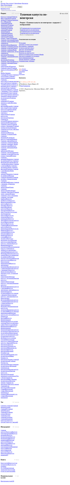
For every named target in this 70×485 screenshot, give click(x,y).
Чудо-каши (22, 43)
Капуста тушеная (6, 17)
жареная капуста (6, 419)
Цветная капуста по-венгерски (9, 370)
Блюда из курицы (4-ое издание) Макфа (31, 54)
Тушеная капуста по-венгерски (8, 116)
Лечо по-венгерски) (7, 345)
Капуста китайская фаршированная (9, 325)
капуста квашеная (7, 454)
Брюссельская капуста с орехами (9, 295)
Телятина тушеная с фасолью (7, 60)
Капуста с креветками (7, 218)
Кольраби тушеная (6, 22)
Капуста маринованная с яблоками (7, 304)
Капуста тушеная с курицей (7, 133)
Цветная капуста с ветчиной (7, 277)
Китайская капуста (6, 208)
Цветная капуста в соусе (10, 259)
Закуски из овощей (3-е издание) (29, 56)
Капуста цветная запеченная (7, 257)
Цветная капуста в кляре (9, 241)
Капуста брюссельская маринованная (8, 261)
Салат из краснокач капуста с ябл (9, 336)
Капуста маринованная (6, 227)
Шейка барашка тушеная (6, 74)
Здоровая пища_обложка (26, 61)
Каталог (3, 3)
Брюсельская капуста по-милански (9, 333)
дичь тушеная (5, 416)
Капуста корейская (7, 234)
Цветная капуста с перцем (8, 242)
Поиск (20, 7)
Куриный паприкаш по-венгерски (8, 367)
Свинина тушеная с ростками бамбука (9, 197)
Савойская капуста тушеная (7, 138)
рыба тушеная (5, 408)
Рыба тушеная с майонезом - (8, 50)
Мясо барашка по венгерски (7, 357)
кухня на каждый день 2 (26, 48)
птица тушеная (5, 414)
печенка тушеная (6, 418)
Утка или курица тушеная (10, 155)
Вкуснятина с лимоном (26, 46)
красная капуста (6, 451)
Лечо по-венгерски (7, 350)
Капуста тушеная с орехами (10, 62)
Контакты (25, 3)
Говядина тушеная (6, 34)
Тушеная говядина (7, 35)
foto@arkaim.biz (25, 86)
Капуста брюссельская (7, 442)
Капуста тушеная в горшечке (9, 141)
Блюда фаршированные (26, 58)
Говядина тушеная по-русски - (9, 128)
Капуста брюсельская (6, 452)
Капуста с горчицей (7, 231)
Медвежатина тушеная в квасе (8, 123)
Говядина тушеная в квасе (8, 67)
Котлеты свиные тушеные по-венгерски (8, 382)
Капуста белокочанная (6, 436)
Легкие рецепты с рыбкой (27, 59)
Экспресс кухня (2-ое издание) (28, 44)
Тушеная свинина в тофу (7, 102)
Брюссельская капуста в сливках (7, 340)
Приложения (23, 70)
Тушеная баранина (6, 24)
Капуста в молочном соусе (7, 239)
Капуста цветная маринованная (10, 312)
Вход (2, 5)
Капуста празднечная (6, 209)
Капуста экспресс (6, 237)
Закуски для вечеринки (26, 49)
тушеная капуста (3, 431)
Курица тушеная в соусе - (8, 194)
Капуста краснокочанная (9, 432)
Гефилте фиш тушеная (9, 17)
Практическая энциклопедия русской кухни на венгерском (8, 469)
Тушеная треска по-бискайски (9, 69)
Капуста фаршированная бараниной (6, 319)
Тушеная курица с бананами (9, 125)
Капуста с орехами (6, 204)
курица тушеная (5, 411)
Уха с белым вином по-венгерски (10, 377)
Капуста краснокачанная (6, 446)
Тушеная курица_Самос (7, 37)
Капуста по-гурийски (7, 224)
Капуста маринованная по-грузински (10, 291)
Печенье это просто (25, 51)
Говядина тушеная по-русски (7, 119)
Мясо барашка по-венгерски (9, 380)
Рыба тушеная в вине (9, 145)
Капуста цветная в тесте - (8, 272)
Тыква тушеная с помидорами (8, 77)
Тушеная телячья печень (10, 126)
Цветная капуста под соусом (8, 314)
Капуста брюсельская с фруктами (9, 298)
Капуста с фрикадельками (8, 201)
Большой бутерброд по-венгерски (7, 352)
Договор (22, 69)
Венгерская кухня (7, 481)
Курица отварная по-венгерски (9, 365)
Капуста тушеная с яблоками (8, 146)
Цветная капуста (7, 441)
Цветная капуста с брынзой (9, 342)
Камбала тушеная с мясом (9, 140)
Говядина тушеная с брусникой (9, 39)
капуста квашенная (8, 439)
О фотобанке (18, 3)
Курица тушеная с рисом (7, 151)
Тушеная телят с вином (10, 193)
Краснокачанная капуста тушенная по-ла (10, 248)
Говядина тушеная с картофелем (9, 170)
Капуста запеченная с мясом (7, 289)
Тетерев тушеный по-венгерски (10, 360)
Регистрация (8, 5)
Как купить (9, 3)
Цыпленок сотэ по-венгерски (9, 355)
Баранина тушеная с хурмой (9, 45)
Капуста (6, 200)
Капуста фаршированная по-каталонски (9, 245)
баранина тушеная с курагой (9, 153)
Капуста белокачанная (8, 437)
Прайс (20, 73)
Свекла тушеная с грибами (9, 49)
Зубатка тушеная (5, 32)
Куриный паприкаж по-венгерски (8, 375)
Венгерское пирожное (7, 396)
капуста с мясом (12, 422)
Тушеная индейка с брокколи (9, 178)
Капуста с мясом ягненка (8, 271)
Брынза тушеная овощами (7, 176)
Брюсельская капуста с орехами (7, 282)
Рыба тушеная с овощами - (9, 143)
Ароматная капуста (5, 214)
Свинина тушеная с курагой (9, 47)
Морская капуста (6, 449)
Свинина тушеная (6, 27)
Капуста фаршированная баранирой (8, 328)
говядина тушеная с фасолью (8, 191)
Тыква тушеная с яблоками (10, 40)
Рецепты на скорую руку (26, 53)
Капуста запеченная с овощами (8, 265)
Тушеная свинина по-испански (9, 97)
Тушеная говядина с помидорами (7, 112)
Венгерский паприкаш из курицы (7, 392)
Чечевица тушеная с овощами (7, 55)
